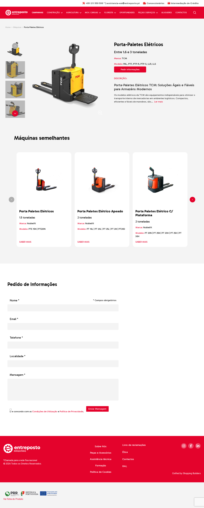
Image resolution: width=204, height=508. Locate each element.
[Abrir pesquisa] (195, 13)
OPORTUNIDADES (127, 12)
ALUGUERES (166, 12)
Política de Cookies (100, 471)
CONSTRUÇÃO (53, 12)
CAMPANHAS (37, 12)
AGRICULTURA (72, 12)
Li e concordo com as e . (47, 411)
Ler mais (159, 101)
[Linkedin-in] (198, 446)
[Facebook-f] (191, 446)
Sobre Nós (100, 446)
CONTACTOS (181, 12)
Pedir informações (130, 69)
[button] (15, 113)
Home (8, 27)
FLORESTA (108, 12)
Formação (100, 465)
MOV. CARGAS (91, 12)
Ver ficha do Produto (13, 499)
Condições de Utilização (44, 411)
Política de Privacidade (71, 411)
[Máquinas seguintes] (192, 199)
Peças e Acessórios (100, 452)
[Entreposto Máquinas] (16, 12)
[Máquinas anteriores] (11, 199)
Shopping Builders (192, 473)
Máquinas (17, 27)
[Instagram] (184, 446)
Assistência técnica (100, 459)
